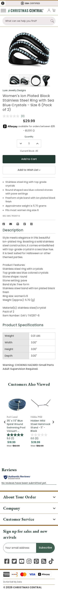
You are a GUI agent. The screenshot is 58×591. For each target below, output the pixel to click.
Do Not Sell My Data (12, 581)
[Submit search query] (52, 21)
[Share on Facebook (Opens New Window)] (4, 224)
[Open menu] (3, 10)
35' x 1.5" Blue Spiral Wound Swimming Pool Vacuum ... (16, 426)
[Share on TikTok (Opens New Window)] (51, 561)
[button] (2, 3)
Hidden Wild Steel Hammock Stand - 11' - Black (40, 426)
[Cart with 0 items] (53, 10)
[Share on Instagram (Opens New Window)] (29, 561)
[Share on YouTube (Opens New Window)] (21, 561)
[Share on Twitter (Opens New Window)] (25, 224)
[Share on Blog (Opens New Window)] (44, 561)
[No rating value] (12, 116)
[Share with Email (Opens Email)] (10, 224)
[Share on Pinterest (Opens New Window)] (31, 224)
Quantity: (29, 136)
